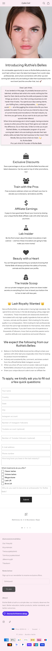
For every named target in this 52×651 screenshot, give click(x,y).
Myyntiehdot (7, 547)
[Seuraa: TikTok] (10, 622)
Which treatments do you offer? (13, 468)
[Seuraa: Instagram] (3, 622)
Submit (26, 499)
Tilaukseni (6, 563)
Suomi (35, 629)
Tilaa (9, 589)
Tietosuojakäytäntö (9, 551)
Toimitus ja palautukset (11, 555)
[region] (26, 518)
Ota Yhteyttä (7, 543)
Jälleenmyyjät (7, 559)
